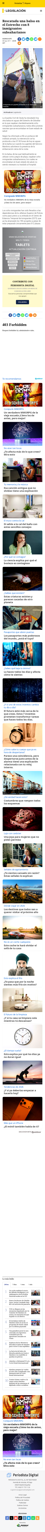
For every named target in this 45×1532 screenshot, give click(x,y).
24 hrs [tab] (6, 1284)
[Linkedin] (27, 39)
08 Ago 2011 (6, 41)
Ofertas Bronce (31, 267)
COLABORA (22, 302)
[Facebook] (19, 39)
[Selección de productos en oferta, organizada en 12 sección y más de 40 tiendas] (23, 231)
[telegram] (29, 1518)
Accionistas (22, 1508)
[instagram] (24, 1518)
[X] (11, 1518)
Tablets (12, 268)
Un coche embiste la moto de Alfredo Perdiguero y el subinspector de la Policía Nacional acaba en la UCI (18, 1293)
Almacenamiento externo (13, 254)
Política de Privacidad (22, 1497)
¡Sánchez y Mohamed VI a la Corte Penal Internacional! (19, 1362)
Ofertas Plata (30, 264)
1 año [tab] (30, 1284)
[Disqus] (22, 1169)
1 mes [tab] (23, 1284)
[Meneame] (40, 39)
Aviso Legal (23, 1495)
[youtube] (16, 1518)
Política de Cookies (22, 1500)
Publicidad (22, 1503)
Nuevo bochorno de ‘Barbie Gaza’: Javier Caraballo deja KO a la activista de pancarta (19, 1302)
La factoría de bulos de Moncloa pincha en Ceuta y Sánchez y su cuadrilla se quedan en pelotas (19, 1354)
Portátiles (12, 265)
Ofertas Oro (29, 261)
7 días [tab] (14, 1284)
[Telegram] (35, 39)
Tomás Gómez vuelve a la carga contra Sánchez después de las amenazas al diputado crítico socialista (19, 1382)
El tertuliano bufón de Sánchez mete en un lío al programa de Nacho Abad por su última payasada (18, 1324)
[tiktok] (20, 1518)
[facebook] (7, 1518)
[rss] (37, 1518)
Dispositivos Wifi (12, 259)
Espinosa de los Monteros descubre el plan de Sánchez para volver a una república (19, 1344)
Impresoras (13, 262)
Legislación (16, 10)
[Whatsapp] (31, 39)
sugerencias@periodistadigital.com (22, 1490)
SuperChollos (30, 258)
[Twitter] (23, 39)
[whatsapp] (33, 1518)
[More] (19, 43)
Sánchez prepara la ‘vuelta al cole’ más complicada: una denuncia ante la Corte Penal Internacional (19, 1372)
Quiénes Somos (22, 1505)
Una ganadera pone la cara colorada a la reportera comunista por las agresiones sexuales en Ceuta (18, 1334)
